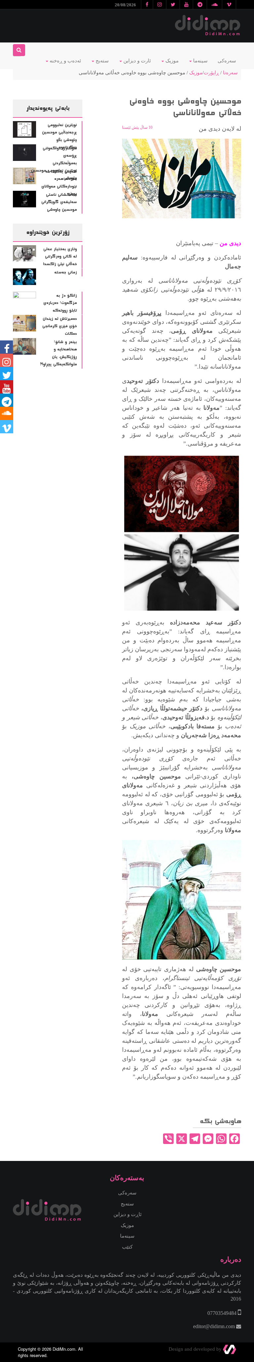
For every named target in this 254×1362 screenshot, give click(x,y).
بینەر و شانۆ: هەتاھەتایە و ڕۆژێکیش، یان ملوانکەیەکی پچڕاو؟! (58, 353)
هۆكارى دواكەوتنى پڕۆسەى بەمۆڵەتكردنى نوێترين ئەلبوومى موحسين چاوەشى (54, 163)
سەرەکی (227, 60)
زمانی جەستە (65, 272)
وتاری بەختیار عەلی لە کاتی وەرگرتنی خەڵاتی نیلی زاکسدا (60, 257)
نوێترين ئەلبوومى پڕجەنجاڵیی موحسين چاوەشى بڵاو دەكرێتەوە (59, 136)
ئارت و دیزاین (136, 60)
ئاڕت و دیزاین (127, 1214)
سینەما (200, 60)
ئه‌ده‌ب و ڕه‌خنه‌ (64, 60)
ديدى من (230, 243)
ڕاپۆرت (211, 72)
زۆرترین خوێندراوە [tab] (47, 232)
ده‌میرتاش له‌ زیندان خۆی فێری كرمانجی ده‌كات (59, 326)
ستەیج (101, 60)
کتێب (127, 1247)
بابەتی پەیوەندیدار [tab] (47, 108)
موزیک (171, 60)
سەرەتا (230, 72)
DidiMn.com (64, 1349)
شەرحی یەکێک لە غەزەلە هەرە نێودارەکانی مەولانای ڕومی (59, 183)
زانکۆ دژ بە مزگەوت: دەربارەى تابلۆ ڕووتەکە (60, 303)
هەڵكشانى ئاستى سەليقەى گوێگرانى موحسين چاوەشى (59, 202)
